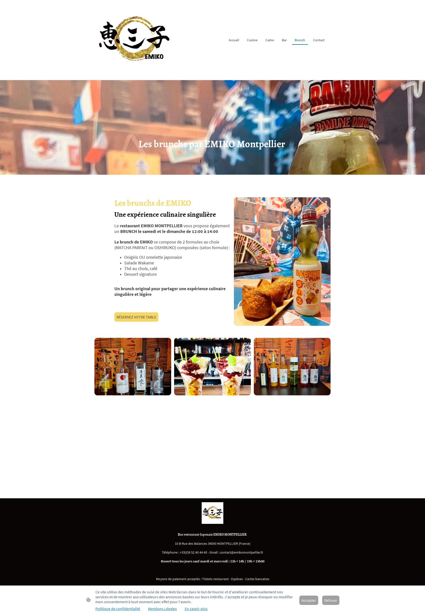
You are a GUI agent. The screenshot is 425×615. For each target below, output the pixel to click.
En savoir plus (196, 608)
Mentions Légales (162, 608)
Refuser (330, 600)
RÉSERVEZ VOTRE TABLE (136, 317)
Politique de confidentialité (117, 608)
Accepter (309, 600)
